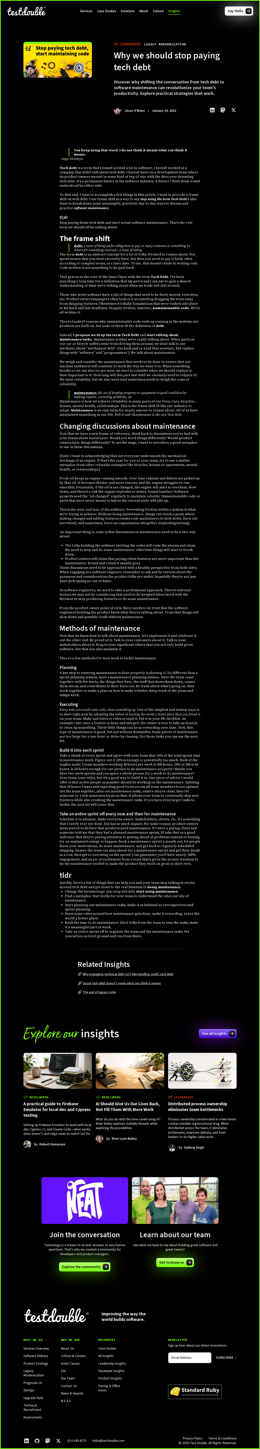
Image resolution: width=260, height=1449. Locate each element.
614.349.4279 (77, 1441)
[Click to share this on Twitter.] (233, 110)
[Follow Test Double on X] (58, 1441)
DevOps (28, 1390)
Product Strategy (35, 1363)
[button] (86, 11)
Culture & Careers (73, 1356)
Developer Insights (111, 1371)
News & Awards (72, 1393)
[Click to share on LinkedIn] (212, 110)
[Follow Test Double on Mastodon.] (48, 1441)
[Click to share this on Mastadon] (223, 110)
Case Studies (106, 11)
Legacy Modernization (33, 1373)
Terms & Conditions (222, 1438)
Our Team (68, 1378)
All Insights (106, 1356)
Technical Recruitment (32, 1407)
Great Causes (70, 1363)
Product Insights (110, 1378)
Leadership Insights (112, 1363)
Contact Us (69, 1386)
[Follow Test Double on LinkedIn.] (26, 1441)
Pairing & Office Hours (109, 1388)
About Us (67, 1348)
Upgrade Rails (33, 1398)
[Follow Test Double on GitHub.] (37, 1441)
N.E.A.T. (66, 1401)
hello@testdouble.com (108, 1441)
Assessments (32, 1417)
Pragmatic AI (32, 1383)
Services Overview (36, 1348)
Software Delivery (35, 1356)
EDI (63, 1371)
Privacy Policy (192, 1438)
